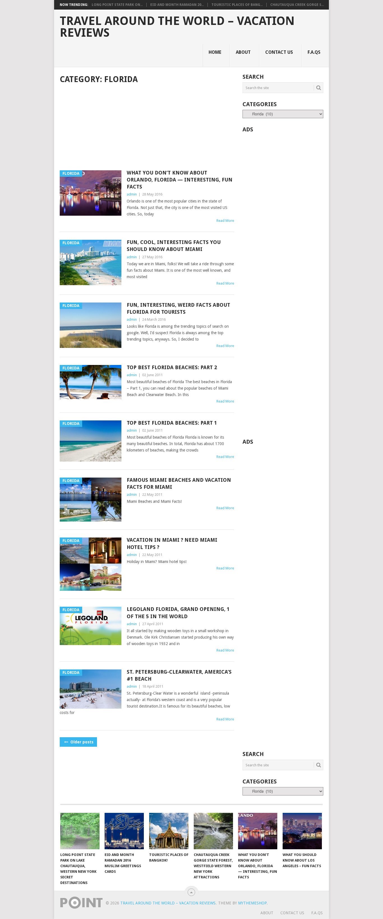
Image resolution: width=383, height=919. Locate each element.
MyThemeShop (252, 903)
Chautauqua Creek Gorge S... (297, 5)
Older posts (81, 742)
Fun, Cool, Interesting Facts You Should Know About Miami (174, 245)
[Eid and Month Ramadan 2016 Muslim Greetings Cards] (124, 831)
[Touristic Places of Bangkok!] (168, 831)
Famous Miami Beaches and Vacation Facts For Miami (179, 483)
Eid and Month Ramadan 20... (177, 5)
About (243, 52)
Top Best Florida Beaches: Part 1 (172, 423)
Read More (225, 220)
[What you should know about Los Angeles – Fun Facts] (302, 831)
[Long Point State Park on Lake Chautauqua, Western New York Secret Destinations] (80, 831)
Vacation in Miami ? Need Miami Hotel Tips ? (172, 543)
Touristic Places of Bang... (237, 5)
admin (132, 194)
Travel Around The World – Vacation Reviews (177, 27)
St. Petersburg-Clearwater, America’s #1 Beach (179, 675)
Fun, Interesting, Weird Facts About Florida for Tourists (178, 308)
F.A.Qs (314, 52)
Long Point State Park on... (117, 5)
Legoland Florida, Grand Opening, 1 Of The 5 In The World (178, 612)
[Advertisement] (147, 128)
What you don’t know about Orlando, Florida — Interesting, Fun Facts (179, 180)
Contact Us (279, 52)
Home (215, 52)
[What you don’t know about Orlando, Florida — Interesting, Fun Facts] (257, 831)
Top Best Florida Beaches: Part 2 (172, 367)
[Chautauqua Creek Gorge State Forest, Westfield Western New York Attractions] (213, 831)
